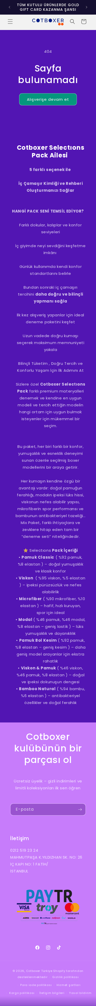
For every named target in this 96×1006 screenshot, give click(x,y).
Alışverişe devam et (48, 99)
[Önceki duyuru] (9, 7)
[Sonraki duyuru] (86, 7)
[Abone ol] (80, 809)
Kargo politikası (22, 993)
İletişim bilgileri (52, 993)
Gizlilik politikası (65, 977)
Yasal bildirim (80, 993)
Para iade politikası (36, 985)
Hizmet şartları (69, 985)
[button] (10, 21)
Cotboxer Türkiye (39, 971)
